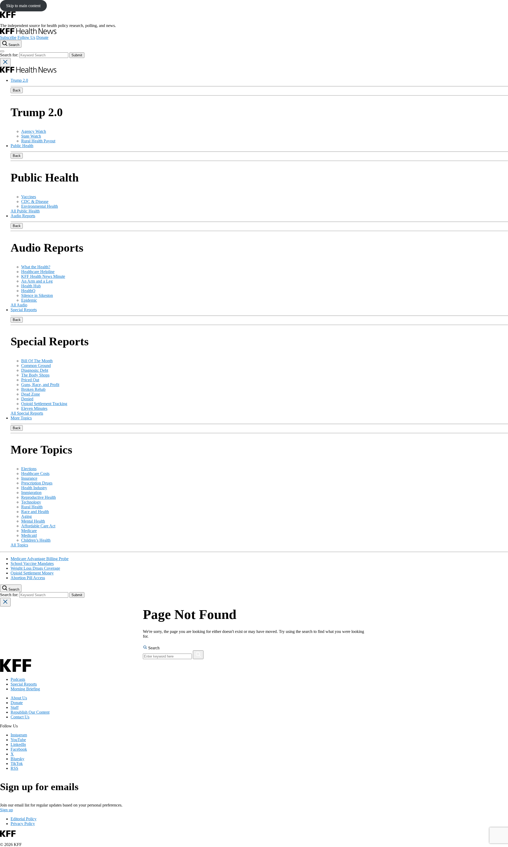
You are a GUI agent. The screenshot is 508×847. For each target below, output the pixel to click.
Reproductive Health (38, 497)
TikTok (17, 763)
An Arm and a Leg (37, 281)
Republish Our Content (30, 712)
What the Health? (35, 267)
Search (153, 648)
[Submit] (198, 654)
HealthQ (28, 290)
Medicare (29, 530)
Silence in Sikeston (37, 295)
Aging (26, 516)
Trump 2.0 (19, 80)
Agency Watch (33, 131)
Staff (15, 707)
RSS (14, 768)
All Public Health (25, 211)
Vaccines (28, 196)
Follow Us (26, 37)
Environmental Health (39, 206)
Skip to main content (23, 5)
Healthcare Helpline (38, 271)
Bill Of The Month (37, 361)
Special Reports (24, 309)
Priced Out (30, 380)
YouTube (18, 739)
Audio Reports (23, 216)
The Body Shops (35, 375)
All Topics (19, 545)
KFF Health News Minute (43, 276)
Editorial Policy (24, 819)
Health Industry (34, 488)
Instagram (19, 735)
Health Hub (31, 286)
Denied (27, 399)
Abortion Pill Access (28, 578)
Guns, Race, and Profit (40, 384)
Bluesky (17, 759)
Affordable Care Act (38, 526)
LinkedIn (18, 744)
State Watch (31, 136)
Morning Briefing (25, 689)
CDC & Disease (34, 201)
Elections (29, 468)
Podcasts (18, 679)
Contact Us (20, 717)
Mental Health (33, 521)
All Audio (19, 305)
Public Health (22, 145)
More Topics (21, 418)
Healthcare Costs (35, 473)
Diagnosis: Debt (34, 370)
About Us (19, 698)
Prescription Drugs (36, 483)
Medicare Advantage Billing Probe (40, 558)
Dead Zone (30, 394)
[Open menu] (2, 51)
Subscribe (8, 37)
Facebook (19, 749)
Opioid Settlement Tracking (44, 403)
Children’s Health (36, 540)
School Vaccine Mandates (32, 563)
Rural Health (32, 507)
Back (17, 90)
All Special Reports (27, 413)
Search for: (9, 55)
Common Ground (36, 365)
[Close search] (5, 62)
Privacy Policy (23, 823)
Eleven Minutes (34, 408)
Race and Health (35, 511)
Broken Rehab (33, 389)
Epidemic (29, 300)
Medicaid (29, 535)
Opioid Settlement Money (32, 573)
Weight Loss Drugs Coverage (35, 568)
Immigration (31, 492)
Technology (31, 502)
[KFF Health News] (28, 32)
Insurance (29, 478)
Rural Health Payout (38, 141)
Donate (42, 37)
